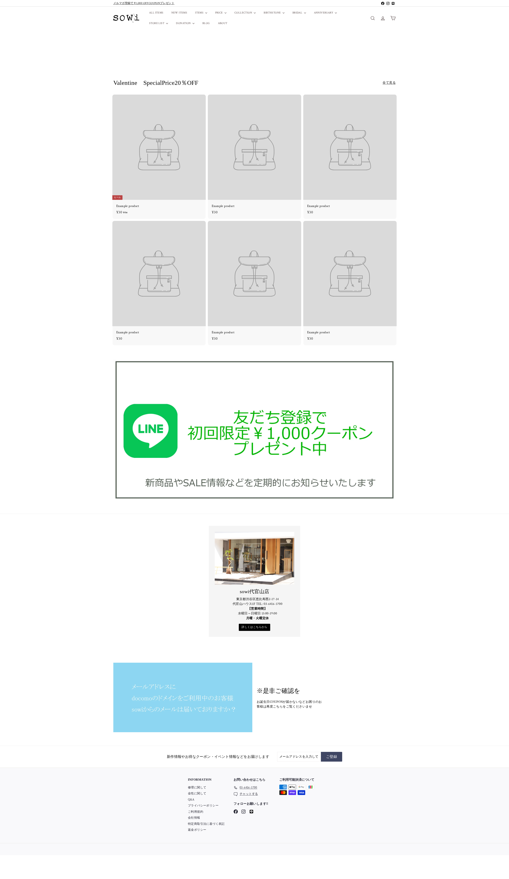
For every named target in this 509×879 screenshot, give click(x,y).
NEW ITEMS (179, 13)
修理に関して (197, 787)
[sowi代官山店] (254, 558)
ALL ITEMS (156, 13)
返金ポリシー (197, 830)
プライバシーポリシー (203, 805)
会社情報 (194, 818)
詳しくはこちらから (254, 627)
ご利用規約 (195, 812)
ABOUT (222, 23)
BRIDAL (297, 13)
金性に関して (197, 793)
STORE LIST (157, 23)
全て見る (389, 83)
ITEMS (199, 13)
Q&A (191, 800)
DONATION (183, 23)
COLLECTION (243, 13)
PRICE (219, 13)
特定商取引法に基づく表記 (206, 824)
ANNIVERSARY (324, 13)
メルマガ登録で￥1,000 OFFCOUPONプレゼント (143, 3)
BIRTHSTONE (272, 13)
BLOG (206, 23)
